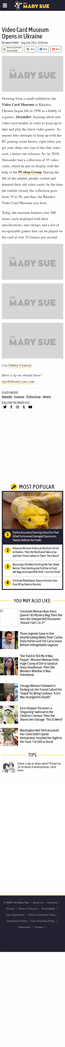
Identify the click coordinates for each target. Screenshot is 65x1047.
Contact (38, 927)
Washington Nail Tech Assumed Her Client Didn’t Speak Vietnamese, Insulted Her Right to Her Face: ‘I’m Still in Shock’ (41, 736)
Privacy (10, 908)
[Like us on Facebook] (11, 408)
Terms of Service (28, 908)
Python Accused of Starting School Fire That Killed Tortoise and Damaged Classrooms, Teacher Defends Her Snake (36, 536)
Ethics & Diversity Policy (41, 914)
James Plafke (12, 42)
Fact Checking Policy (43, 920)
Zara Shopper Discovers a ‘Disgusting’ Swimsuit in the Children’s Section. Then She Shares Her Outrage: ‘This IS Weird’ (41, 713)
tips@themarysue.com (18, 381)
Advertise (52, 902)
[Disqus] (32, 830)
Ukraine (47, 396)
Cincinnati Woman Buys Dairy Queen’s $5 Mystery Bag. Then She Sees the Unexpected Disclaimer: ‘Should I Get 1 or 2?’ (41, 617)
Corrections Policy (16, 920)
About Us (38, 902)
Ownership (24, 927)
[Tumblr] (23, 408)
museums (19, 396)
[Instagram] (17, 408)
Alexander (7, 396)
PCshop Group (30, 172)
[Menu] (5, 5)
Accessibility (48, 908)
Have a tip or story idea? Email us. (39, 763)
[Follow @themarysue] (5, 408)
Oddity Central (19, 365)
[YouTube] (30, 408)
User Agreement (15, 914)
